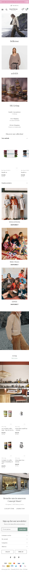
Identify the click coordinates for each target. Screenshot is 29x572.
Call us (7, 551)
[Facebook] (10, 557)
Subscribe (22, 529)
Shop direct (14, 225)
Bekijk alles (14, 358)
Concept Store (9, 508)
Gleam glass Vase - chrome (20, 461)
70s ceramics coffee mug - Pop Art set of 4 (7, 429)
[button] (2, 9)
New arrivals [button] (5, 138)
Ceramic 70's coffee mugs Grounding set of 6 (7, 461)
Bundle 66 (4, 172)
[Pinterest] (18, 557)
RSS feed (25, 569)
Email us (20, 551)
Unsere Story (20, 508)
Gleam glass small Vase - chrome (21, 429)
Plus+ (21, 569)
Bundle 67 (23, 172)
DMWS (17, 569)
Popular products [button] (7, 183)
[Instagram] (14, 557)
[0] (26, 9)
